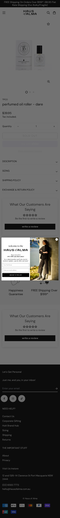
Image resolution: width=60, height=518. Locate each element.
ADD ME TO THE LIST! (16, 275)
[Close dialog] (56, 239)
